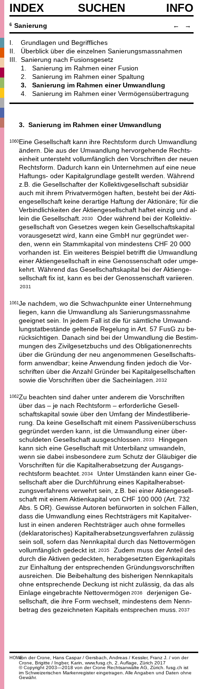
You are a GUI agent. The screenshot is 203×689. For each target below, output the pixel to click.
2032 (161, 379)
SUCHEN (101, 7)
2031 (25, 286)
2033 (148, 439)
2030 (87, 218)
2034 (87, 473)
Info (180, 8)
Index (26, 8)
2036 (137, 592)
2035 (104, 549)
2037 (184, 609)
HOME (16, 657)
